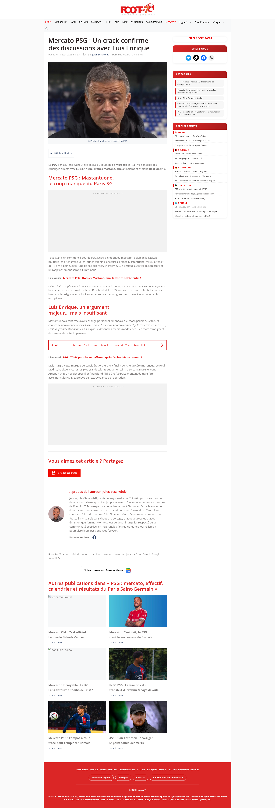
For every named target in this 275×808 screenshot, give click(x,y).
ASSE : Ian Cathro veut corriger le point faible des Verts (131, 740)
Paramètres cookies (188, 769)
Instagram (152, 769)
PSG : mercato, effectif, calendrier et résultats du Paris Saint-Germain (198, 113)
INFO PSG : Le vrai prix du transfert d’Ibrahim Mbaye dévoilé (134, 687)
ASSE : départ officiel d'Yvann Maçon (191, 198)
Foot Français (202, 22)
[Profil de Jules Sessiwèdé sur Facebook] (94, 537)
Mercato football (108, 769)
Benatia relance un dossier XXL (188, 154)
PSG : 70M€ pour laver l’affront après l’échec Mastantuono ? (102, 357)
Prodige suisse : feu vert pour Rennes (191, 145)
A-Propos (123, 777)
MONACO (96, 22)
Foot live (94, 769)
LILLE (107, 22)
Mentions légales (101, 777)
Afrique (216, 22)
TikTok (162, 769)
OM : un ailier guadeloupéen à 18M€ (191, 189)
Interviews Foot (127, 769)
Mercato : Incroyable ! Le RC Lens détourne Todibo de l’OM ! (70, 687)
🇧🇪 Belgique (182, 150)
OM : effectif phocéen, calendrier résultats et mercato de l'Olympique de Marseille (197, 105)
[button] (46, 28)
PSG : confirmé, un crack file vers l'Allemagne (195, 180)
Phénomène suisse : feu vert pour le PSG (193, 140)
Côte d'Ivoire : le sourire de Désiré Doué (192, 216)
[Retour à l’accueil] (137, 9)
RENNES (83, 22)
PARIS (48, 22)
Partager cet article (67, 472)
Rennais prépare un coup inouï (188, 158)
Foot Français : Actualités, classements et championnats (195, 83)
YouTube (172, 769)
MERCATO (171, 22)
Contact (140, 777)
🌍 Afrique (181, 202)
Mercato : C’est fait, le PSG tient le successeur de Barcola (130, 634)
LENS (116, 22)
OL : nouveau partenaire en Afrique (190, 207)
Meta (142, 769)
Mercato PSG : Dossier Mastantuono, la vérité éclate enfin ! (102, 278)
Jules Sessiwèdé (114, 491)
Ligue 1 (183, 22)
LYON (73, 22)
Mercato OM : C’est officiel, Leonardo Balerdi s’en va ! (67, 634)
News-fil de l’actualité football (190, 98)
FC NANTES (137, 22)
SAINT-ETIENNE (154, 22)
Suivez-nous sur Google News (104, 570)
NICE (124, 22)
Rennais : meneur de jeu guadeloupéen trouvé (195, 193)
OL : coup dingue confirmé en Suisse (191, 136)
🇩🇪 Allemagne (183, 167)
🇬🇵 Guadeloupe (184, 185)
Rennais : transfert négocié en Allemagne (193, 176)
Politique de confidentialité (168, 777)
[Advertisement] (107, 222)
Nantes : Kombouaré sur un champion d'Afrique (196, 211)
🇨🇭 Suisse (180, 132)
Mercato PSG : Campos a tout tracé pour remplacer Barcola (69, 740)
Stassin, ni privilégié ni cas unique (189, 163)
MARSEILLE (61, 22)
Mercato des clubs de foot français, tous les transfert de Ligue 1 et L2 (196, 91)
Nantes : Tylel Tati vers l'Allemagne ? (191, 171)
